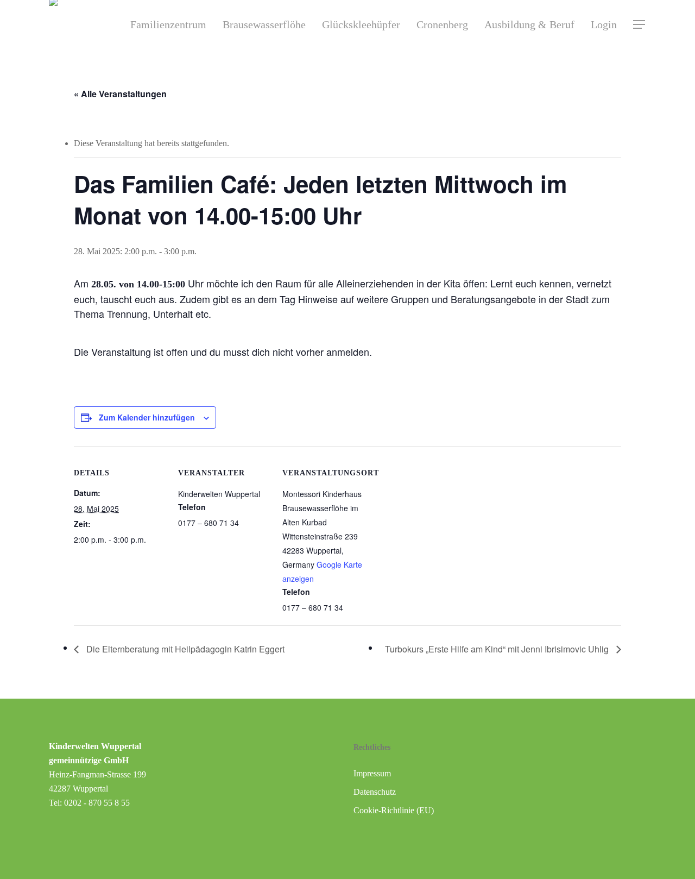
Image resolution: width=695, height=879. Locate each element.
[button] (639, 24)
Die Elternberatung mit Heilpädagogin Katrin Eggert (184, 649)
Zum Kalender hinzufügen (147, 417)
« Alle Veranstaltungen (120, 93)
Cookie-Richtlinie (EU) (393, 810)
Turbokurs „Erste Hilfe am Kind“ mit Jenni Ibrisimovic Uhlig (498, 649)
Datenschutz (374, 791)
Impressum (372, 773)
